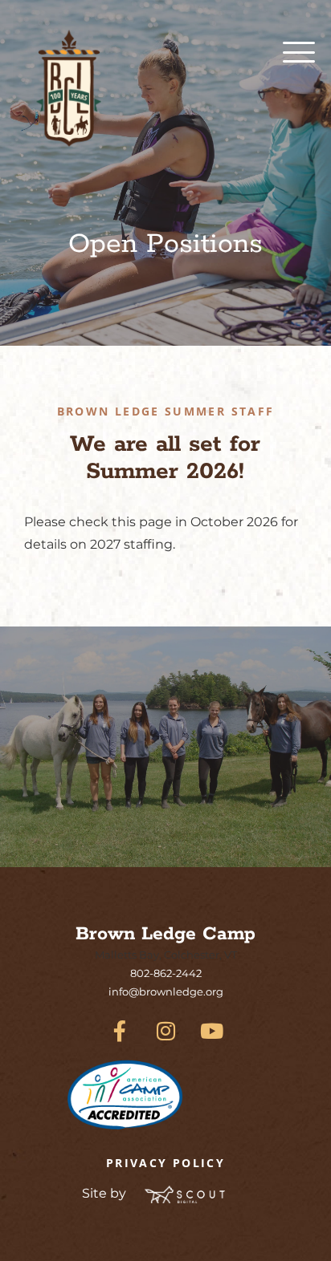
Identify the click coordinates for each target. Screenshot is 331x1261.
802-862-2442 (166, 973)
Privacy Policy (165, 1162)
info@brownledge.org (165, 991)
